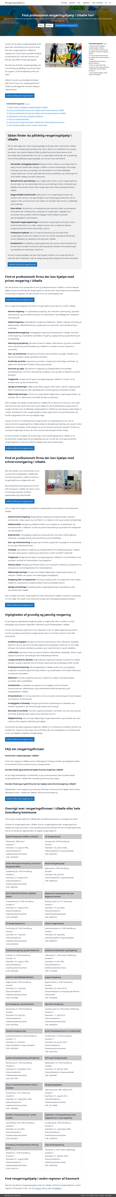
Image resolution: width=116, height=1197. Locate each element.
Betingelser (108, 1195)
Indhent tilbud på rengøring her (19, 95)
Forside (64, 3)
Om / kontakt (97, 3)
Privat (41, 25)
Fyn (78, 3)
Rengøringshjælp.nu (15, 2)
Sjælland (86, 3)
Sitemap (101, 1195)
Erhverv (49, 25)
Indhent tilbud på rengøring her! (66, 25)
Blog (96, 1195)
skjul (27, 104)
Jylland (72, 3)
